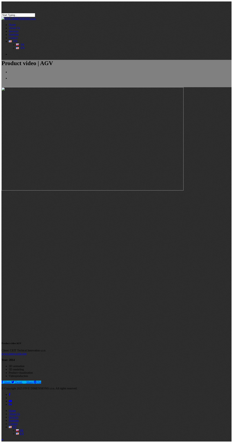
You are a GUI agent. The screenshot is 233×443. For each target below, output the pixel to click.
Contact (13, 423)
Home (12, 410)
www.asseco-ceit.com (14, 353)
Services (13, 417)
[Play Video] (56, 336)
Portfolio (14, 420)
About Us (14, 413)
